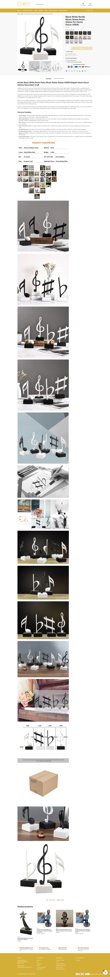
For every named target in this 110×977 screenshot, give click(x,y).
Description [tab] (49, 78)
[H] (72, 37)
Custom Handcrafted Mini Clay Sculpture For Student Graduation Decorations (44, 931)
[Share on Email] (80, 71)
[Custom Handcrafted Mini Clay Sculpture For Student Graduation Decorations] (45, 918)
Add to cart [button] (26, 943)
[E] (85, 33)
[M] (67, 42)
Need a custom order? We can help (99, 974)
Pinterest (78, 960)
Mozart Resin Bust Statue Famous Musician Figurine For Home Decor (64, 930)
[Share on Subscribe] (82, 71)
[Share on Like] (66, 71)
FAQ (57, 962)
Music (22, 13)
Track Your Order (60, 960)
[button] (60, 38)
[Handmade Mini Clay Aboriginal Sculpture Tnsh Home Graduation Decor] (84, 918)
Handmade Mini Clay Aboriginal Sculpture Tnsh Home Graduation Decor (83, 931)
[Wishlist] (33, 912)
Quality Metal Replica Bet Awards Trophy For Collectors (25, 939)
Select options (45, 943)
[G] (67, 37)
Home (18, 13)
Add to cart (82, 48)
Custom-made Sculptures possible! (74, 61)
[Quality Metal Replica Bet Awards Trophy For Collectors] (26, 923)
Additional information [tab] (58, 78)
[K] (85, 37)
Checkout (90, 5)
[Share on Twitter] (72, 71)
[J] (80, 37)
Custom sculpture (60, 969)
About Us (39, 960)
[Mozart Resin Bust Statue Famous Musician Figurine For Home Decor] (64, 918)
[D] (80, 33)
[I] (76, 37)
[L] (89, 37)
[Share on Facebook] (69, 71)
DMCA (38, 965)
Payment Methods (60, 963)
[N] (72, 42)
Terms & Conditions (41, 967)
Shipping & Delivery (60, 965)
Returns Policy (59, 967)
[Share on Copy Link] (85, 71)
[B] (72, 33)
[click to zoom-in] (40, 38)
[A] (67, 33)
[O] (76, 42)
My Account (83, 5)
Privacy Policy (40, 969)
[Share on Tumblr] (77, 71)
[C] (76, 33)
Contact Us (39, 963)
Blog (38, 962)
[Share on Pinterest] (74, 71)
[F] (89, 33)
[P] (80, 42)
